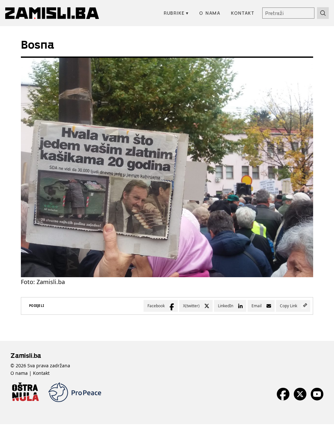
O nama (209, 13)
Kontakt (242, 13)
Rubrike (176, 13)
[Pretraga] (323, 13)
